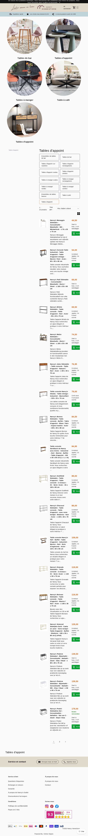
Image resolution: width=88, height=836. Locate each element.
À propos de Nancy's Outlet (18, 792)
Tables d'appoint (13, 150)
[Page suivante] (65, 741)
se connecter (67, 7)
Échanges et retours (15, 785)
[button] (77, 7)
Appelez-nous (71, 762)
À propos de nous (51, 781)
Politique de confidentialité (18, 806)
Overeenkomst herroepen (17, 796)
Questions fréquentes (16, 781)
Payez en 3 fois (14, 810)
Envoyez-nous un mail (49, 762)
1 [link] (53, 741)
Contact (48, 785)
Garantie (11, 789)
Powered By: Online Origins (44, 834)
